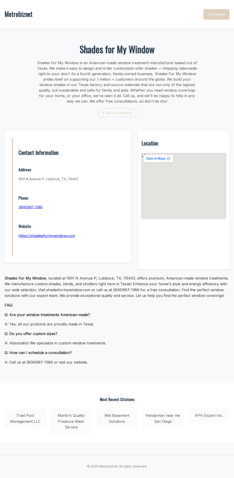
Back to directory (117, 113)
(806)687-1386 (31, 207)
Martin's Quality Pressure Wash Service (71, 421)
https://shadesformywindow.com (47, 235)
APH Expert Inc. (209, 415)
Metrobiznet (18, 14)
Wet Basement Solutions (116, 418)
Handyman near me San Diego (163, 418)
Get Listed (216, 14)
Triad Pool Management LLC (25, 418)
